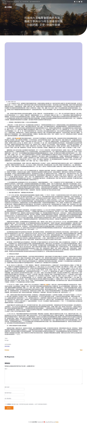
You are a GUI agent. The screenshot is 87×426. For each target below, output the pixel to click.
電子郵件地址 (8, 392)
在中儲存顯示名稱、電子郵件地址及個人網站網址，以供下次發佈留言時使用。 (27, 404)
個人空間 (46, 284)
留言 (6, 368)
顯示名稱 (7, 387)
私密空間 (18, 138)
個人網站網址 (8, 398)
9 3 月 (14, 101)
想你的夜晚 (7, 346)
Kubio (57, 422)
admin (9, 101)
